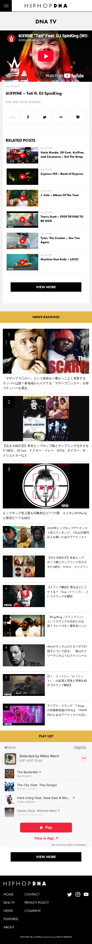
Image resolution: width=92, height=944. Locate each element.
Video (9, 101)
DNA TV (9, 902)
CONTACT (32, 894)
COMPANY (33, 910)
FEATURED (11, 919)
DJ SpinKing (35, 101)
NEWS (8, 910)
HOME (8, 894)
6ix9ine (23, 101)
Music (16, 101)
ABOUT (9, 927)
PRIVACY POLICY (37, 902)
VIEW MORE (46, 287)
